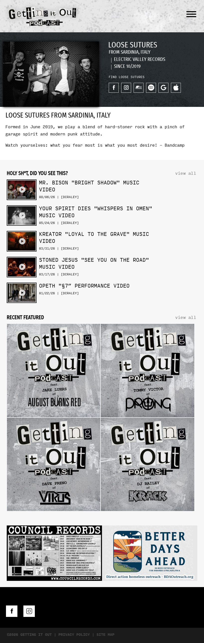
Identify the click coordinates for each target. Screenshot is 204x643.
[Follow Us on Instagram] (29, 611)
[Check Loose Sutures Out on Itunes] (176, 88)
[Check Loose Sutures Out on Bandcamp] (139, 88)
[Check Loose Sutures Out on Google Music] (163, 88)
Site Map (105, 635)
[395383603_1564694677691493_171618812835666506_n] (54, 554)
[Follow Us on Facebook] (11, 611)
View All (185, 173)
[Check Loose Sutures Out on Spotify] (151, 88)
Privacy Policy (74, 635)
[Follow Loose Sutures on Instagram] (126, 88)
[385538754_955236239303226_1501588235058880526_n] (149, 554)
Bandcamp (175, 145)
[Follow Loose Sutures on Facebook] (114, 88)
